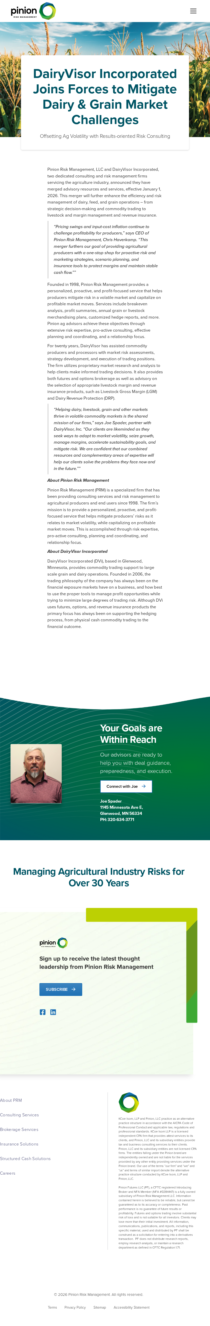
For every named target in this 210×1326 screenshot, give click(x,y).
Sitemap (99, 1307)
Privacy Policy (75, 1307)
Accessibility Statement (132, 1307)
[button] (192, 11)
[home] (33, 11)
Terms (52, 1307)
